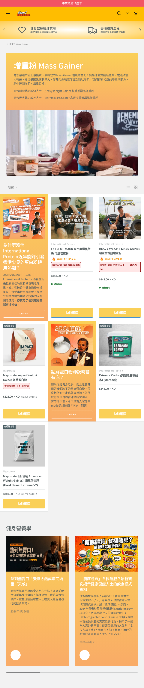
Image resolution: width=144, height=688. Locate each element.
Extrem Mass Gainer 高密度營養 (71, 98)
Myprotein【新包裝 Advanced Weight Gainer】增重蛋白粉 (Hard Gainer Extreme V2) (23, 481)
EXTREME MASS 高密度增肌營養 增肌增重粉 (71, 251)
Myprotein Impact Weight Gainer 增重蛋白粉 (20, 378)
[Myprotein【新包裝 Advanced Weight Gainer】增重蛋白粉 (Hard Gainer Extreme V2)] (24, 446)
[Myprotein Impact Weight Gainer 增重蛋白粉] (24, 345)
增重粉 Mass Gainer (18, 44)
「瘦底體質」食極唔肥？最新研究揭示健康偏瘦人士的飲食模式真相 (106, 584)
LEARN (24, 313)
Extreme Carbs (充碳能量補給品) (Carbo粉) (118, 378)
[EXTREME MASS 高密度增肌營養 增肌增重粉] (72, 218)
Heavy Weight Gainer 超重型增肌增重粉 (69, 91)
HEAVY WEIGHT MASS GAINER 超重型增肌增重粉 (119, 251)
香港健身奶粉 (28, 287)
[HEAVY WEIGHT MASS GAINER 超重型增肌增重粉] (120, 218)
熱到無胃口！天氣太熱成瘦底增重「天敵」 (36, 581)
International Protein (16, 279)
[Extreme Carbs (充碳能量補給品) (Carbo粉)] (120, 345)
